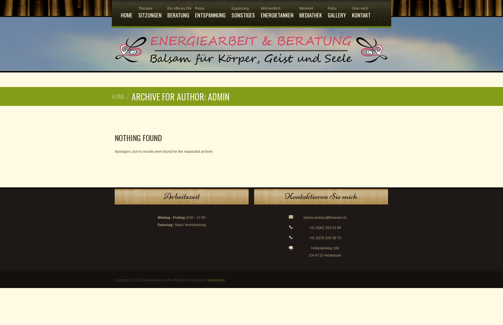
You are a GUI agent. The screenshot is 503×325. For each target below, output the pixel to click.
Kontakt (361, 12)
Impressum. (216, 280)
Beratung (178, 12)
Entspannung (210, 12)
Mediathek (310, 12)
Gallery (337, 12)
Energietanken (277, 12)
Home (126, 15)
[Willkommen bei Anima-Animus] (251, 67)
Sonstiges (243, 12)
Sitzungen (150, 12)
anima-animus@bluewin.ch (325, 218)
